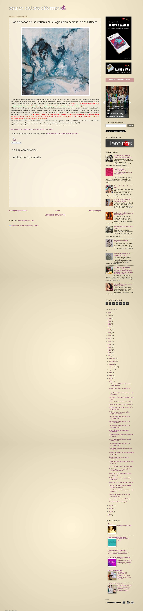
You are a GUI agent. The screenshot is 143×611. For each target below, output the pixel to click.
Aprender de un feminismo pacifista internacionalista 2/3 (123, 156)
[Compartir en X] (16, 143)
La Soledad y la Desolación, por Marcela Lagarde (123, 213)
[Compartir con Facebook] (18, 143)
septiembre (112, 367)
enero (111, 511)
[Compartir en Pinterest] (20, 143)
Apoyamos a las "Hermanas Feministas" (121, 482)
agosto (111, 370)
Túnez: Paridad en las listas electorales (121, 466)
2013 (109, 350)
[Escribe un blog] (14, 143)
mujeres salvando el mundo (117, 537)
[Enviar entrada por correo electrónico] (13, 137)
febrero (111, 508)
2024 (109, 318)
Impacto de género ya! (115, 570)
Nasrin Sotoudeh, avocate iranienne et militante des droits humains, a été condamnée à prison (124, 588)
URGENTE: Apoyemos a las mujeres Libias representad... (120, 486)
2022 (109, 324)
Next (130, 103)
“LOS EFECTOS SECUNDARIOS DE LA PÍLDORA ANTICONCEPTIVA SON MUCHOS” (123, 171)
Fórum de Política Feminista (117, 550)
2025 (109, 315)
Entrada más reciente (18, 211)
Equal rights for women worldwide (119, 557)
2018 (109, 335)
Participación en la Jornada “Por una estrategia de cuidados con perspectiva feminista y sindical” (124, 575)
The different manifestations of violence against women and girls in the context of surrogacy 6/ (124, 562)
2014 (109, 347)
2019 (109, 333)
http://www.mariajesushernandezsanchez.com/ (62, 133)
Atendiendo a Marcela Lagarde (118, 502)
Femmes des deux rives (115, 584)
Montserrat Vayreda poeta (124, 525)
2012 (109, 353)
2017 (109, 338)
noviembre (112, 361)
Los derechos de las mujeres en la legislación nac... (119, 417)
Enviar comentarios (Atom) (26, 220)
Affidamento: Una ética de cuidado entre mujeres (122, 254)
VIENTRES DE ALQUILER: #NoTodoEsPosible (122, 200)
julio (110, 372)
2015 (109, 344)
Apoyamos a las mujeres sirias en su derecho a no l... (120, 474)
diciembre (112, 358)
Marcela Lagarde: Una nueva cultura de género (122, 284)
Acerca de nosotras (11, 610)
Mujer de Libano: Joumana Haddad (119, 499)
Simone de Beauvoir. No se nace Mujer (121, 402)
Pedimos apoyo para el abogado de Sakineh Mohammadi (119, 469)
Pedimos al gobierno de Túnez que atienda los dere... (119, 495)
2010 (109, 515)
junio (111, 375)
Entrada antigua (94, 211)
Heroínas (110, 524)
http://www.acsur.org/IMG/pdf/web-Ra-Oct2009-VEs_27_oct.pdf (32, 129)
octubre (111, 364)
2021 (109, 327)
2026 (109, 312)
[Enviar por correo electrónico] (12, 143)
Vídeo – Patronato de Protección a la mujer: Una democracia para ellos (118, 552)
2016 (109, 341)
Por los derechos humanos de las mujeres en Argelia (119, 412)
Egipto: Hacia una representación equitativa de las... (119, 457)
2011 (109, 356)
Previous (104, 103)
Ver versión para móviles (55, 215)
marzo (111, 505)
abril (110, 381)
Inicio (57, 211)
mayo (111, 378)
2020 (109, 330)
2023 (109, 321)
